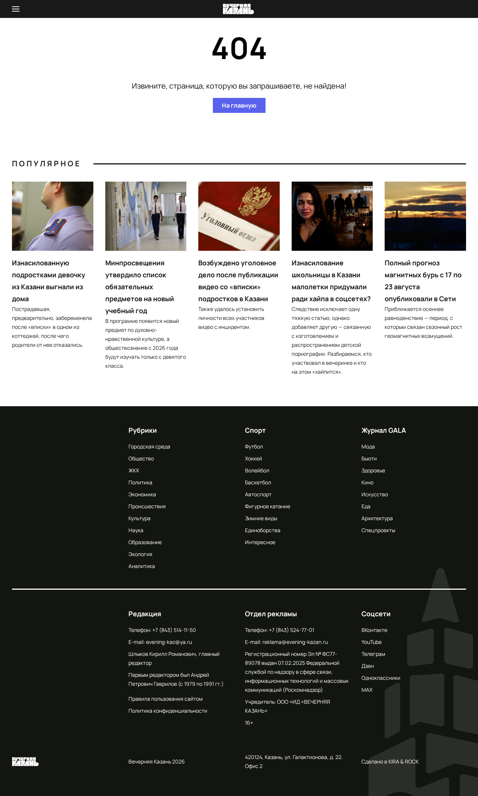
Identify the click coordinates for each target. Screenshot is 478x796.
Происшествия (147, 506)
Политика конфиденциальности (167, 710)
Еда (365, 506)
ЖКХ (133, 470)
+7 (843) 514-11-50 (174, 629)
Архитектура (377, 518)
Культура (139, 518)
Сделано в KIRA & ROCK (390, 761)
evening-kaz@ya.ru (169, 641)
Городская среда (149, 446)
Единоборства (262, 530)
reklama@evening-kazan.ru (295, 641)
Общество (141, 458)
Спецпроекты (378, 530)
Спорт (255, 430)
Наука (135, 530)
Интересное (260, 542)
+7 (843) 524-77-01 (291, 629)
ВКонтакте (374, 629)
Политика (140, 482)
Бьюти (369, 458)
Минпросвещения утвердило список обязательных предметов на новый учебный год (139, 286)
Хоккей (253, 458)
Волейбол (257, 470)
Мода (368, 446)
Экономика (142, 494)
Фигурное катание (267, 506)
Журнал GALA (383, 430)
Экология (140, 554)
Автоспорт (258, 494)
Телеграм (373, 653)
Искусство (374, 494)
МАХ (366, 689)
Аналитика (141, 566)
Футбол (254, 446)
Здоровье (373, 470)
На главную (239, 105)
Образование (145, 542)
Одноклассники (380, 677)
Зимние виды (261, 518)
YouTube (371, 641)
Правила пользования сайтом (165, 698)
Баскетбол (258, 482)
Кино (367, 482)
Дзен (367, 665)
